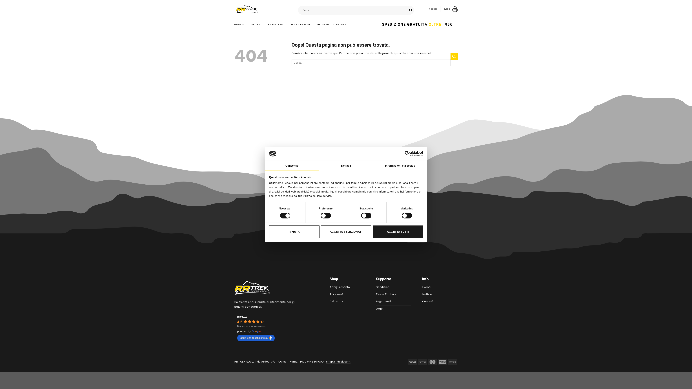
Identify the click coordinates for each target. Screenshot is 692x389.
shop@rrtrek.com (338, 361)
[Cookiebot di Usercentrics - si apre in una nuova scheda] (407, 153)
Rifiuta (294, 231)
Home (237, 24)
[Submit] (411, 10)
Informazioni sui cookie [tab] (400, 165)
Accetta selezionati (346, 231)
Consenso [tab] (291, 165)
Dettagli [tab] (346, 165)
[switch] (326, 215)
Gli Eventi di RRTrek (331, 24)
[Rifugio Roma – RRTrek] (256, 9)
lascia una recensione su (254, 337)
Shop (254, 24)
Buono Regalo (300, 24)
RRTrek (242, 317)
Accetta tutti (398, 231)
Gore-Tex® (275, 24)
